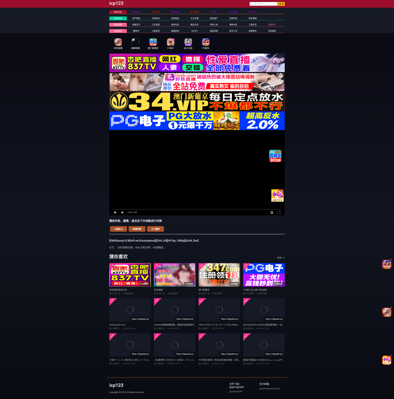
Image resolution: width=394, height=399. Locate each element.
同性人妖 (214, 24)
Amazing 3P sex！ (118, 325)
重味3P (136, 31)
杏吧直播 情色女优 (118, 290)
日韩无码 (233, 18)
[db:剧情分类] (126, 247)
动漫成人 (272, 24)
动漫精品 (158, 247)
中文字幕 (195, 18)
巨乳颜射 (272, 31)
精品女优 (195, 24)
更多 (279, 257)
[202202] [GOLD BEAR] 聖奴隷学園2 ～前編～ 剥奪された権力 (272, 325)
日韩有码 (156, 18)
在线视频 (118, 31)
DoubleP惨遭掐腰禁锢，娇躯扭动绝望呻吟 (174, 325)
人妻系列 (156, 31)
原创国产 (214, 18)
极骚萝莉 (175, 31)
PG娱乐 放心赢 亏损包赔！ (256, 290)
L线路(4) (118, 229)
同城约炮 (137, 229)
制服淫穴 (136, 24)
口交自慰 (156, 24)
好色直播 (158, 290)
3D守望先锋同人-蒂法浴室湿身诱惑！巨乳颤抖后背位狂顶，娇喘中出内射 (234, 360)
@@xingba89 (235, 391)
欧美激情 (253, 18)
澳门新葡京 (204, 290)
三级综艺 (253, 24)
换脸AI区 (233, 24)
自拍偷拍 (175, 18)
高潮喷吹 (253, 31)
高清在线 (118, 18)
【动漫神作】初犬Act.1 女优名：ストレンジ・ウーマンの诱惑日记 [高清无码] (191, 360)
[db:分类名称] (143, 247)
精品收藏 (118, 24)
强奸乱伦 (175, 24)
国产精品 (136, 18)
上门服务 (155, 229)
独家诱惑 (214, 31)
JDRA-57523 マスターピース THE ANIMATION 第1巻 (224, 325)
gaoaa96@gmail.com (269, 388)
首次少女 (233, 31)
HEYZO (194, 31)
